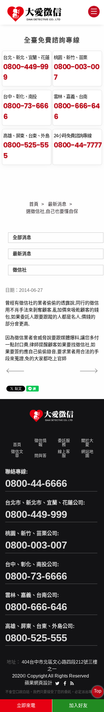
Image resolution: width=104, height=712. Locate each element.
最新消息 (57, 204)
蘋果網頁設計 (38, 682)
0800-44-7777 (77, 145)
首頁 (33, 204)
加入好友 (78, 705)
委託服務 (64, 442)
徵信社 (20, 269)
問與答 (40, 456)
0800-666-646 (77, 111)
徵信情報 (40, 442)
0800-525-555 (26, 150)
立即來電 (26, 705)
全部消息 (22, 237)
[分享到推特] (57, 683)
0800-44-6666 (36, 483)
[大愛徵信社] (35, 14)
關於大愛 (87, 442)
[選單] (94, 11)
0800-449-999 (25, 72)
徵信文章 (17, 453)
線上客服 (64, 453)
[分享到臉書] (65, 683)
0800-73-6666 (25, 111)
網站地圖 (87, 453)
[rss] (72, 683)
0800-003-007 (76, 72)
